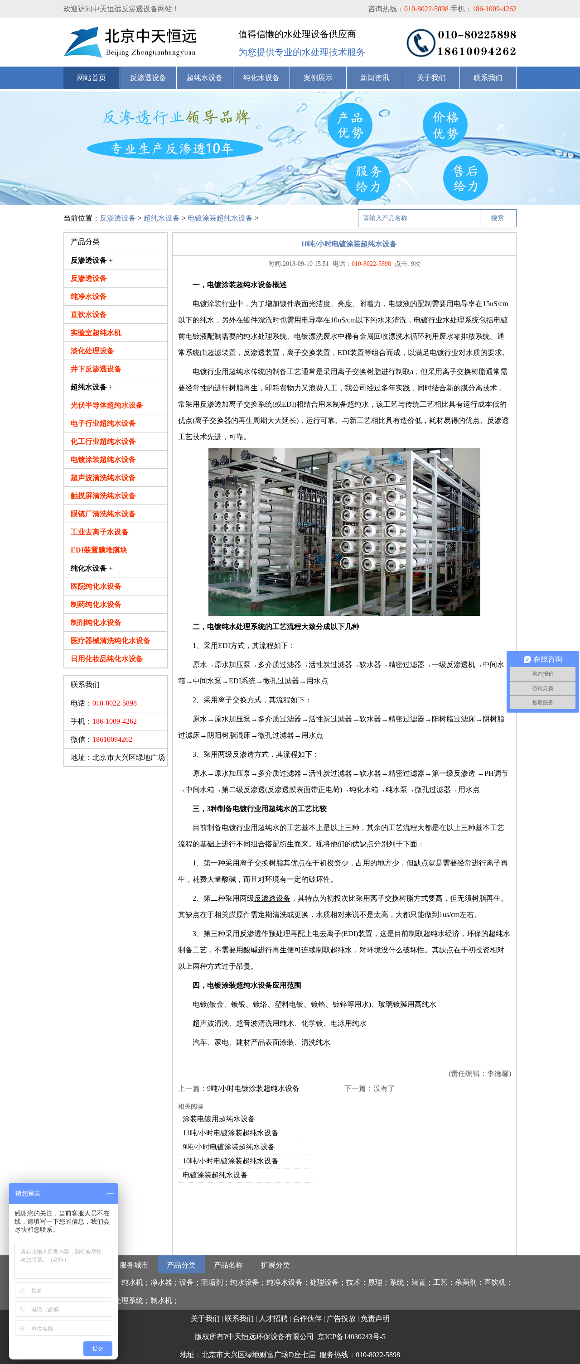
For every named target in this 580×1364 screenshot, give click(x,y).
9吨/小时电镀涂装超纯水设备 (253, 1088)
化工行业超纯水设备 (103, 441)
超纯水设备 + (92, 387)
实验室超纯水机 (96, 332)
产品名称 (228, 1265)
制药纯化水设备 (96, 604)
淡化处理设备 (92, 351)
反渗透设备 (148, 78)
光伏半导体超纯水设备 (107, 405)
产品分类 (181, 1265)
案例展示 (318, 78)
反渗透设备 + (92, 260)
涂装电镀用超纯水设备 (219, 1119)
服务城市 (134, 1265)
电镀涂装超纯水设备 (220, 218)
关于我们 (431, 78)
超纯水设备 (205, 78)
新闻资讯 (374, 78)
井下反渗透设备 (96, 369)
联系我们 (488, 78)
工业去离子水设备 (100, 532)
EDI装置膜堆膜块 (99, 550)
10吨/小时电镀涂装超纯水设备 (231, 1161)
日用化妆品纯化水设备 (107, 659)
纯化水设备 (261, 78)
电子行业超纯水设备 (103, 423)
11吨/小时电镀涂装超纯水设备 (231, 1133)
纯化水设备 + (92, 568)
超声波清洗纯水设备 (103, 477)
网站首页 (91, 78)
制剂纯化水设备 (96, 622)
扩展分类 (275, 1265)
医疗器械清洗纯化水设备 (110, 640)
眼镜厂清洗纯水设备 (103, 514)
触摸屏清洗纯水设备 (103, 495)
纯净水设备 (89, 296)
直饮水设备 (89, 314)
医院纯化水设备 (96, 586)
